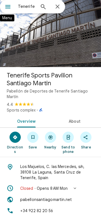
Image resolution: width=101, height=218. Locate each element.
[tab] (25, 120)
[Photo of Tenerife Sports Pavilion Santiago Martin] (50, 33)
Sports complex (21, 110)
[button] (50, 188)
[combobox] (26, 6)
